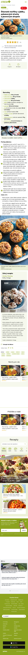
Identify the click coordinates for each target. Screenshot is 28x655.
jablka (5, 102)
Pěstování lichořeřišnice (21, 607)
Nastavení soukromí (17, 638)
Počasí (21, 601)
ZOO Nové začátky (14, 603)
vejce (5, 111)
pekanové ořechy (8, 117)
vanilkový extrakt (8, 113)
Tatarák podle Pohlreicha (7, 607)
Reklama (4, 625)
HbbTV (4, 627)
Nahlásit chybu (5, 638)
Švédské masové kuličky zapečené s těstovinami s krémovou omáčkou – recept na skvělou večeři (13, 479)
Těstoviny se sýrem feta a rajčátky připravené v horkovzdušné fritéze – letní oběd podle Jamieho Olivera (13, 496)
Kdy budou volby (7, 603)
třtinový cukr (7, 100)
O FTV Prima (5, 621)
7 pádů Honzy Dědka (8, 605)
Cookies (4, 633)
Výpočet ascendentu (6, 609)
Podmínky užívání (6, 629)
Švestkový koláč (14, 611)
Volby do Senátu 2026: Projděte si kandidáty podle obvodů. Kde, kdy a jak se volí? (14, 584)
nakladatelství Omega (11, 340)
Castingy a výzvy (17, 625)
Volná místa (5, 623)
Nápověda (16, 633)
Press (15, 623)
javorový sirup (7, 121)
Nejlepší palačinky (22, 609)
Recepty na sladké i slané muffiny (12, 138)
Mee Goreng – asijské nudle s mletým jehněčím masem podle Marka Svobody (10, 378)
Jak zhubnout (7, 599)
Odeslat (24, 530)
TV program (8, 601)
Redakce (15, 635)
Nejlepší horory (20, 599)
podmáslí (6, 106)
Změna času (13, 601)
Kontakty (15, 627)
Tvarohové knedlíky (14, 609)
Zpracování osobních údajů (18, 630)
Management (16, 621)
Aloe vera (14, 607)
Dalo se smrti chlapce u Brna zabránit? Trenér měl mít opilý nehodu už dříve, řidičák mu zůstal (14, 572)
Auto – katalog (21, 603)
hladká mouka (7, 94)
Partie (18, 601)
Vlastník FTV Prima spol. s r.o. (7, 636)
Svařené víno (20, 605)
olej (5, 108)
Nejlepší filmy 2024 (14, 599)
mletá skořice (7, 98)
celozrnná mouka (8, 96)
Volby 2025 (15, 605)
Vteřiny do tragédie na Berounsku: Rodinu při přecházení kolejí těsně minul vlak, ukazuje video (13, 578)
